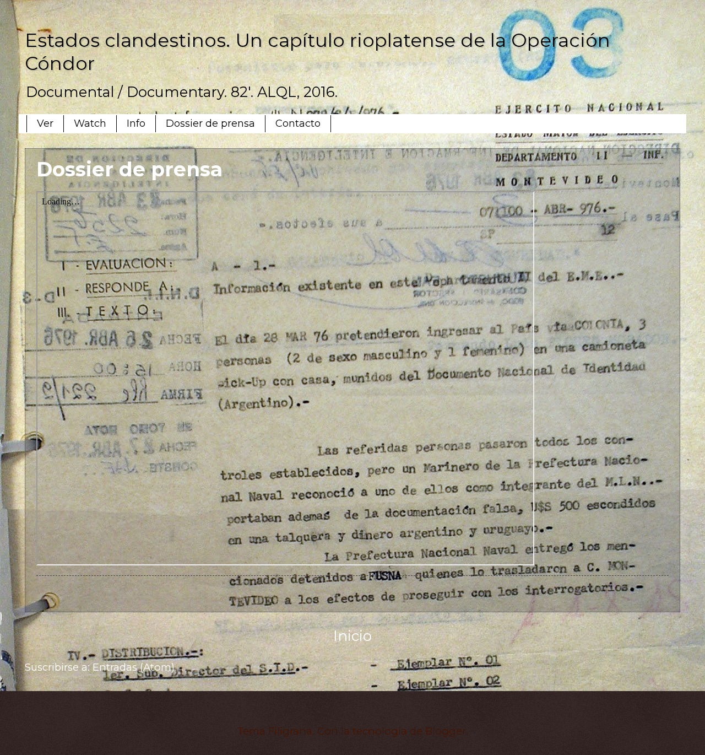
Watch (90, 123)
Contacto (298, 123)
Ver (45, 123)
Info (136, 123)
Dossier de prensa (210, 123)
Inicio (352, 635)
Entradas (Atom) (134, 667)
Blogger (445, 731)
